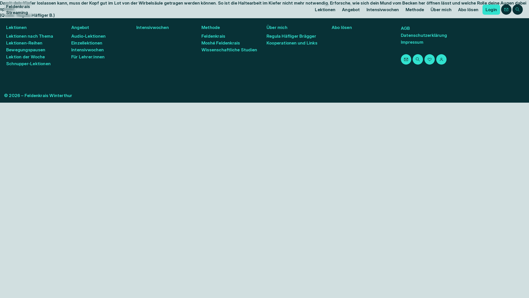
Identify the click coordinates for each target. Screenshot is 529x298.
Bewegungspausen (25, 49)
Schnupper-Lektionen (28, 63)
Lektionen (16, 27)
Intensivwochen (87, 49)
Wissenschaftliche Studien (229, 49)
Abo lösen (342, 27)
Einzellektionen (86, 43)
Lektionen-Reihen (24, 43)
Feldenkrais (213, 36)
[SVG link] (506, 9)
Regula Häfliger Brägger (291, 36)
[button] (325, 10)
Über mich (277, 27)
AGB (405, 28)
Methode (210, 27)
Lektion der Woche (25, 56)
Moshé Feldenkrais (220, 43)
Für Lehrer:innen (88, 56)
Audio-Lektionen (88, 36)
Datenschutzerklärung (424, 35)
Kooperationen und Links (292, 43)
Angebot (80, 27)
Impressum (412, 42)
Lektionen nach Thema (29, 36)
